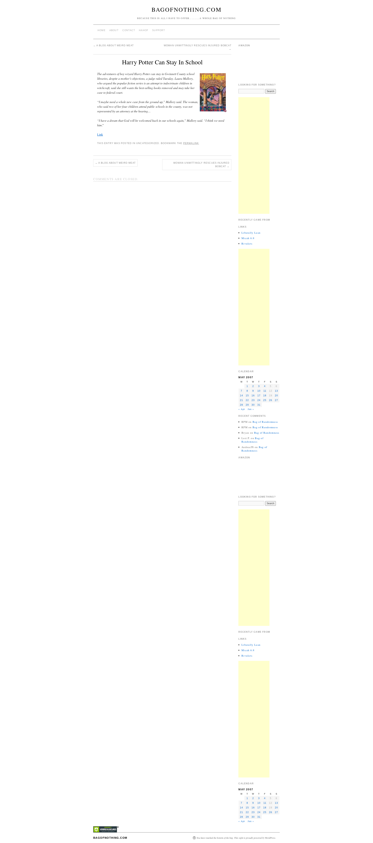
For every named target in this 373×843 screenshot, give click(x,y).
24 (259, 400)
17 (259, 395)
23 (253, 400)
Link (100, 134)
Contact (128, 30)
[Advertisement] (253, 155)
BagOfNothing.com (187, 9)
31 (259, 405)
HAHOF (143, 30)
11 (264, 391)
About (114, 30)
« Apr (241, 409)
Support (158, 30)
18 (264, 395)
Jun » (251, 409)
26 (270, 400)
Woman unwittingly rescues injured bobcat (201, 165)
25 (264, 400)
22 (247, 400)
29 (247, 405)
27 (276, 400)
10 (259, 391)
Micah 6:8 (248, 238)
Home (101, 30)
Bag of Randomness (265, 422)
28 (241, 405)
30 (253, 405)
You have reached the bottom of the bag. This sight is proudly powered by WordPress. (236, 837)
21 (241, 400)
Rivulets (246, 243)
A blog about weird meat (113, 45)
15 (247, 395)
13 (276, 391)
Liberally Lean (251, 232)
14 (241, 395)
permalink (191, 143)
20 (276, 395)
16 (253, 395)
